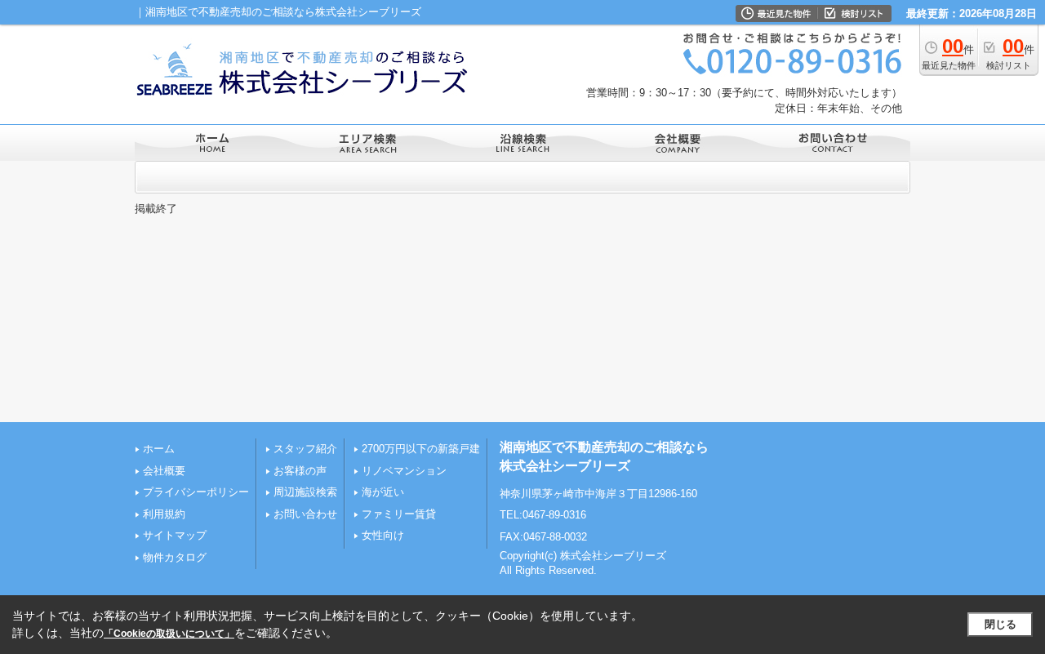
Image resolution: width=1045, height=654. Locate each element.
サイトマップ (175, 535)
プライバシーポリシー (196, 492)
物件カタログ (175, 557)
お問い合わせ (305, 514)
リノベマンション (404, 471)
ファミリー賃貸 (399, 514)
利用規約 (164, 514)
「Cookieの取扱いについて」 (169, 633)
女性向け (383, 535)
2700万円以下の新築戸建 (421, 449)
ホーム (159, 449)
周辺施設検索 (305, 492)
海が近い (383, 492)
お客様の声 (300, 471)
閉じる (1000, 624)
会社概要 (164, 471)
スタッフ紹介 (305, 449)
